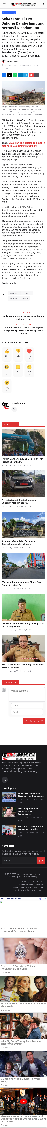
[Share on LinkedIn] (20, 75)
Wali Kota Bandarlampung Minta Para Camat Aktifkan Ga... (22, 583)
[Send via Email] (31, 75)
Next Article (22, 324)
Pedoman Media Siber (22, 887)
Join (41, 860)
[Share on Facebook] (4, 75)
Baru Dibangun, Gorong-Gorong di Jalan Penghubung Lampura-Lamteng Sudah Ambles (23, 330)
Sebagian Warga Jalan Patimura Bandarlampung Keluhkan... (18, 542)
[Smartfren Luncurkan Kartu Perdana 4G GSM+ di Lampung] (9, 830)
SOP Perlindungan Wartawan (30, 884)
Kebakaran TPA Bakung (19, 298)
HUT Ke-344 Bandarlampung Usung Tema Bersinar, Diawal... (23, 666)
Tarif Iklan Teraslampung (24, 890)
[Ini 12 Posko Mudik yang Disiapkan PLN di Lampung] (9, 797)
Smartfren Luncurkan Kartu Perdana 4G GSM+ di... (30, 827)
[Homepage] (23, 4)
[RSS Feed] (14, 409)
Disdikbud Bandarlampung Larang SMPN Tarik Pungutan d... (23, 625)
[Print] (36, 75)
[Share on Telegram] (26, 75)
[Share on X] (9, 75)
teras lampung (18, 403)
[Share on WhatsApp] (15, 75)
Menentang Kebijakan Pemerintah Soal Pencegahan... (28, 811)
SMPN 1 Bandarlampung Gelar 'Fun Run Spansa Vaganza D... (22, 460)
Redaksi (40, 881)
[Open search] (43, 4)
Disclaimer (38, 887)
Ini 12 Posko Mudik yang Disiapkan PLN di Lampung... (31, 794)
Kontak (40, 890)
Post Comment (32, 721)
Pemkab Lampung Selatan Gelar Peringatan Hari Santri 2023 (23, 317)
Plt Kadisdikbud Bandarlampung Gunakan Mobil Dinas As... (19, 501)
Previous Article (25, 313)
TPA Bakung (26, 293)
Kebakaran (14, 293)
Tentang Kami (28, 881)
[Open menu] (4, 4)
